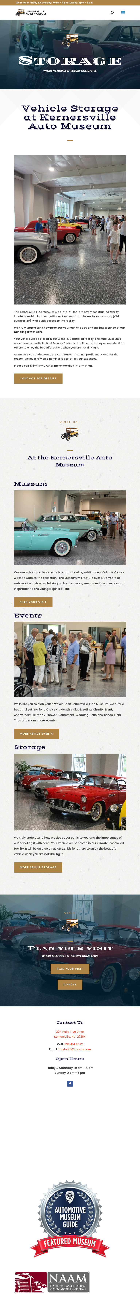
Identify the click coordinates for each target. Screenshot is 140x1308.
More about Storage (38, 867)
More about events (36, 734)
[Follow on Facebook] (70, 1084)
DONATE (69, 984)
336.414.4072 (74, 1044)
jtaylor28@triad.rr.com (75, 1049)
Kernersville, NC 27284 (70, 1037)
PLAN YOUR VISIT (33, 602)
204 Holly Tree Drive (70, 1032)
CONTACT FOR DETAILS (38, 378)
